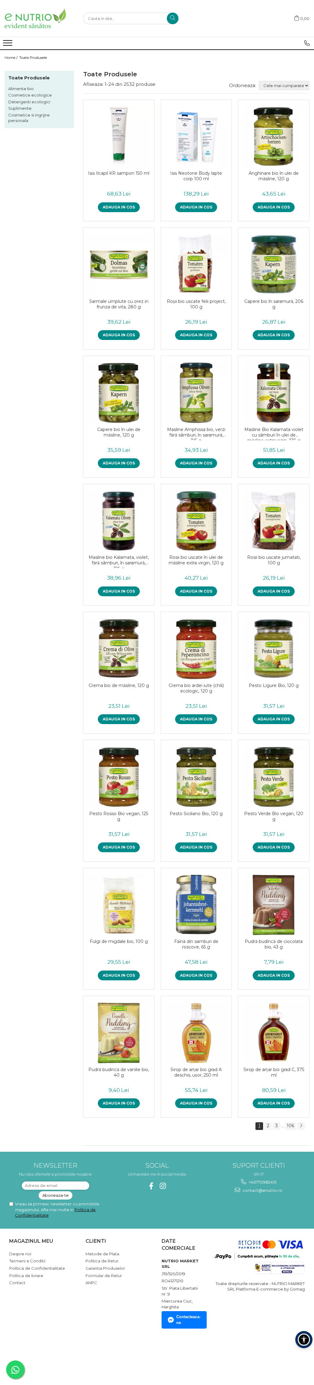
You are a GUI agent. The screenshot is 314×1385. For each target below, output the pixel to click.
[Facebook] (151, 1186)
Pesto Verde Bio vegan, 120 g (273, 816)
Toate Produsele (33, 57)
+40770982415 (262, 1182)
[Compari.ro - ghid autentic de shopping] (31, 1355)
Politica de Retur (102, 1260)
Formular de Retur (104, 1275)
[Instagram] (163, 1186)
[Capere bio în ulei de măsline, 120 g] (119, 393)
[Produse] (8, 44)
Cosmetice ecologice (30, 95)
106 (290, 1125)
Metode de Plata (102, 1253)
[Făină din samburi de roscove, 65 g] (196, 905)
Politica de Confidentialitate (37, 1268)
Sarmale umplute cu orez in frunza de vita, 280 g (118, 304)
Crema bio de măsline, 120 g (119, 685)
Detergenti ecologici (29, 101)
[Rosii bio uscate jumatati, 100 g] (273, 521)
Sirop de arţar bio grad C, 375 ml (273, 1072)
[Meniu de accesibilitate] (303, 1339)
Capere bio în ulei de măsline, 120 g (118, 432)
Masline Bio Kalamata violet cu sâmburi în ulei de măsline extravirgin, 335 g (273, 433)
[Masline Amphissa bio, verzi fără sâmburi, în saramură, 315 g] (196, 393)
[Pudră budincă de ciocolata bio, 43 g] (273, 905)
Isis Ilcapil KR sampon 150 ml (118, 173)
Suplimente (20, 108)
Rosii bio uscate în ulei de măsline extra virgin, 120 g (196, 560)
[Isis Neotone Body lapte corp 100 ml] (196, 137)
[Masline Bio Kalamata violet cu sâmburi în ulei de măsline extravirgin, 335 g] (273, 393)
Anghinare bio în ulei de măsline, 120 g (274, 175)
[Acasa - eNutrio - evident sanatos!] (35, 18)
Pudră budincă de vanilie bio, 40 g (118, 1072)
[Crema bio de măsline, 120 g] (119, 649)
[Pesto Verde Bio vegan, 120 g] (273, 777)
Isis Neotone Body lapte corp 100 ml (196, 175)
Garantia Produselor (105, 1268)
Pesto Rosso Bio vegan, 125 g (118, 816)
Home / (11, 57)
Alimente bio (21, 88)
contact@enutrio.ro (262, 1190)
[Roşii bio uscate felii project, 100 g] (196, 265)
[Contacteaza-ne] (307, 43)
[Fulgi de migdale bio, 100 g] (119, 905)
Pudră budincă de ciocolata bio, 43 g (274, 944)
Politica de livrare (26, 1275)
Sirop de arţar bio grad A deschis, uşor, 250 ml (196, 1072)
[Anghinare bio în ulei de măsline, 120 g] (273, 137)
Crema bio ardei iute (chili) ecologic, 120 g (196, 688)
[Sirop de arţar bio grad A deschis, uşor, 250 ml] (196, 1033)
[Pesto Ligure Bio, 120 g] (273, 649)
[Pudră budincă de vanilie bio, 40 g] (119, 1033)
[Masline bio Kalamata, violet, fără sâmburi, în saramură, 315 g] (119, 521)
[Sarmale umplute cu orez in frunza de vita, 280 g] (119, 265)
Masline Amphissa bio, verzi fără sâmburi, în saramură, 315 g (196, 433)
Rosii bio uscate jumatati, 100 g (274, 560)
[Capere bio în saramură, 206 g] (273, 265)
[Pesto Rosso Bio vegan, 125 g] (119, 777)
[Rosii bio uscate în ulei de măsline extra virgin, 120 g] (196, 521)
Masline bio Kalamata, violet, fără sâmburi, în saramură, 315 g (119, 561)
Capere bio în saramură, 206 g (273, 304)
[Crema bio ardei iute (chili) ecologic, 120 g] (196, 649)
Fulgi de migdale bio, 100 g (119, 941)
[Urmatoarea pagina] (301, 1126)
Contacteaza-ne (188, 1319)
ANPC (91, 1282)
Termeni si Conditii (27, 1260)
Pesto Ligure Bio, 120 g (274, 685)
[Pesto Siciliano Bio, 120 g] (196, 777)
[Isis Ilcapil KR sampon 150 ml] (119, 137)
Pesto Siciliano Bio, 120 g (196, 813)
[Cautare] (172, 18)
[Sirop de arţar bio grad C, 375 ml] (273, 1033)
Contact (17, 1282)
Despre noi (20, 1253)
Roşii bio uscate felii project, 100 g (196, 304)
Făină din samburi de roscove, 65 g (196, 944)
